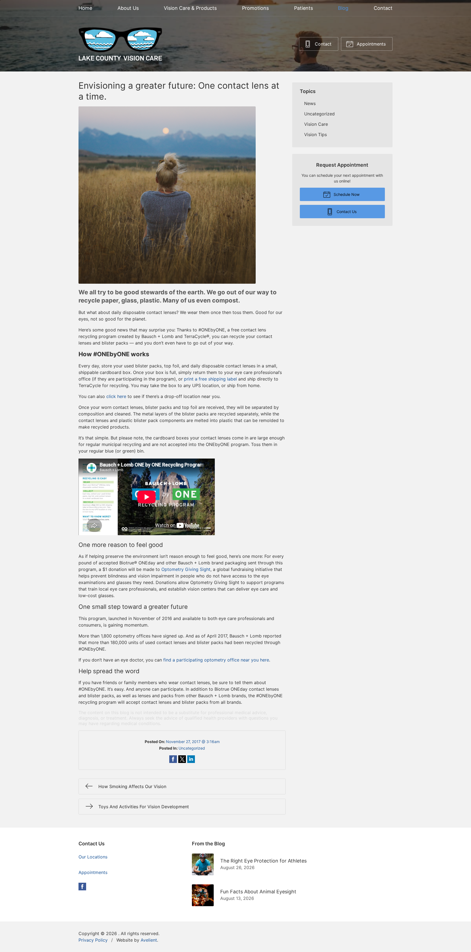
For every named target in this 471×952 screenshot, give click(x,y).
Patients (303, 8)
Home (85, 8)
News (310, 103)
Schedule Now (346, 194)
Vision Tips (315, 134)
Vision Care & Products (190, 8)
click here (116, 396)
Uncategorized (192, 748)
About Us (128, 8)
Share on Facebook (173, 759)
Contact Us (346, 211)
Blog (343, 8)
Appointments (370, 44)
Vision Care (316, 124)
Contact (383, 8)
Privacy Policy (93, 940)
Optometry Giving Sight (185, 569)
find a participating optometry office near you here (216, 660)
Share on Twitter (182, 759)
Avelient (149, 940)
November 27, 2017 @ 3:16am (193, 741)
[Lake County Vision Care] (120, 44)
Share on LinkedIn (191, 759)
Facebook (82, 886)
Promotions (255, 8)
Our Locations (92, 857)
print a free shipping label (210, 379)
